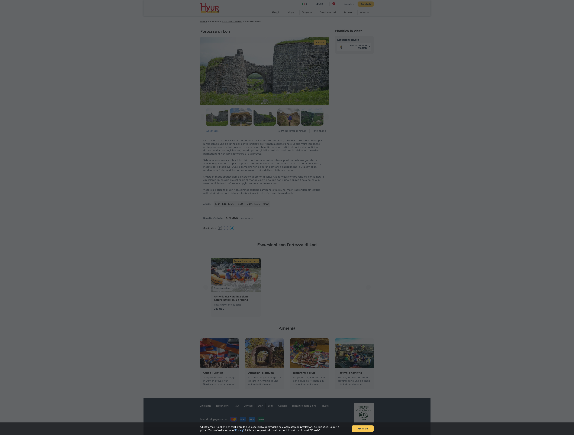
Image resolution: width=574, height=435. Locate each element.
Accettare (363, 428)
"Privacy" (239, 430)
